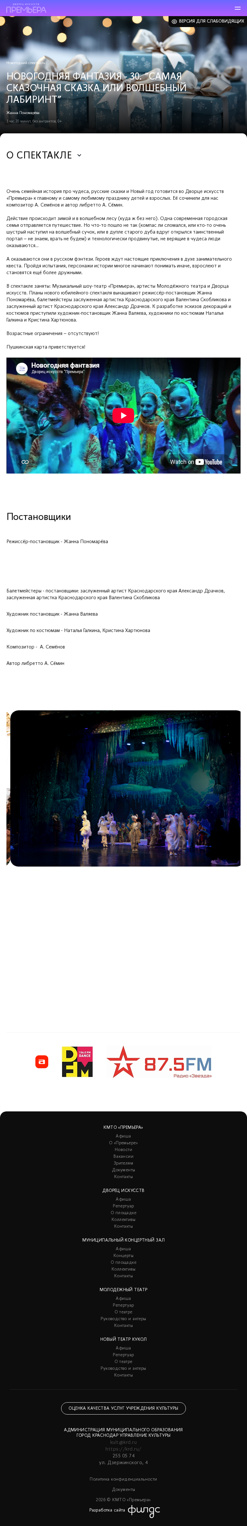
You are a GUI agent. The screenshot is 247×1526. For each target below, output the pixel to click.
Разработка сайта (107, 1510)
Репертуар (123, 1206)
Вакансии (123, 1156)
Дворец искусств (123, 1190)
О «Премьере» (123, 1143)
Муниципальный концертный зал (123, 1240)
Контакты (123, 1177)
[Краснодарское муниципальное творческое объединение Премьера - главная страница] (26, 8)
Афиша (123, 1136)
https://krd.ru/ (123, 1449)
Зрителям (123, 1163)
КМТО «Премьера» (123, 1127)
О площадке (123, 1213)
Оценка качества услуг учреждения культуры (123, 1408)
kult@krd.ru (123, 1442)
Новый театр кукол (123, 1339)
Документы (123, 1170)
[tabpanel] (123, 855)
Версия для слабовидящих (211, 21)
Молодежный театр (124, 1290)
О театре (123, 1312)
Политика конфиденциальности (123, 1479)
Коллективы (123, 1219)
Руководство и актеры (123, 1319)
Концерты (123, 1255)
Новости (123, 1149)
